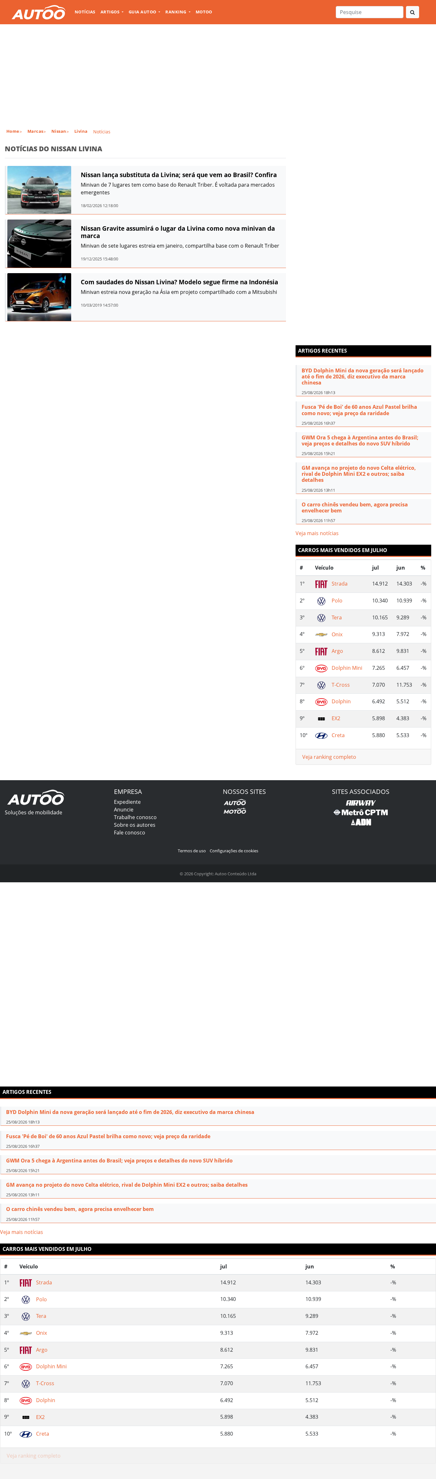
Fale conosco (129, 832)
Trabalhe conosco (135, 817)
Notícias (85, 12)
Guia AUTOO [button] (143, 12)
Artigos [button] (111, 12)
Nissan (58, 131)
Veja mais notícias (317, 533)
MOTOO (204, 12)
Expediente (127, 801)
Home (12, 131)
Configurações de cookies (234, 851)
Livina (81, 131)
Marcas (35, 131)
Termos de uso (192, 851)
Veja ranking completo (329, 756)
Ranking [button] (176, 12)
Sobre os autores (134, 824)
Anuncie (123, 809)
